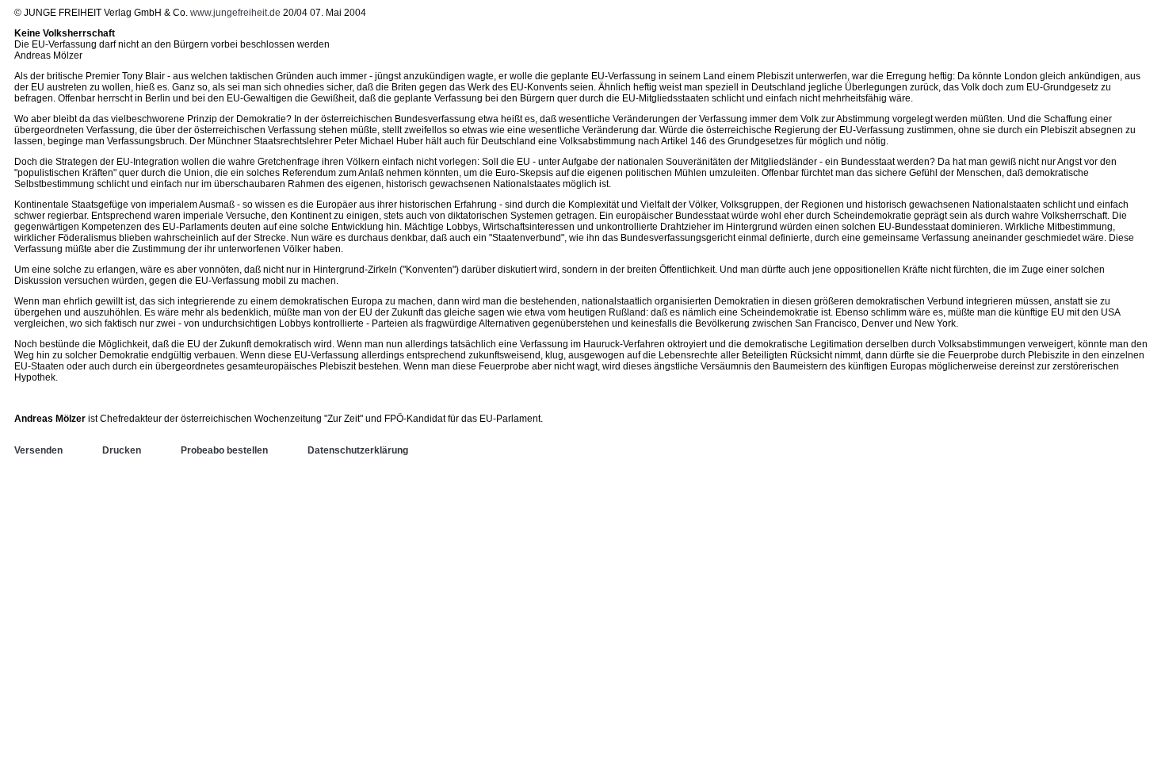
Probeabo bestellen (224, 450)
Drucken (121, 450)
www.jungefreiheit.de (235, 12)
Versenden (38, 450)
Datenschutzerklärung (357, 450)
